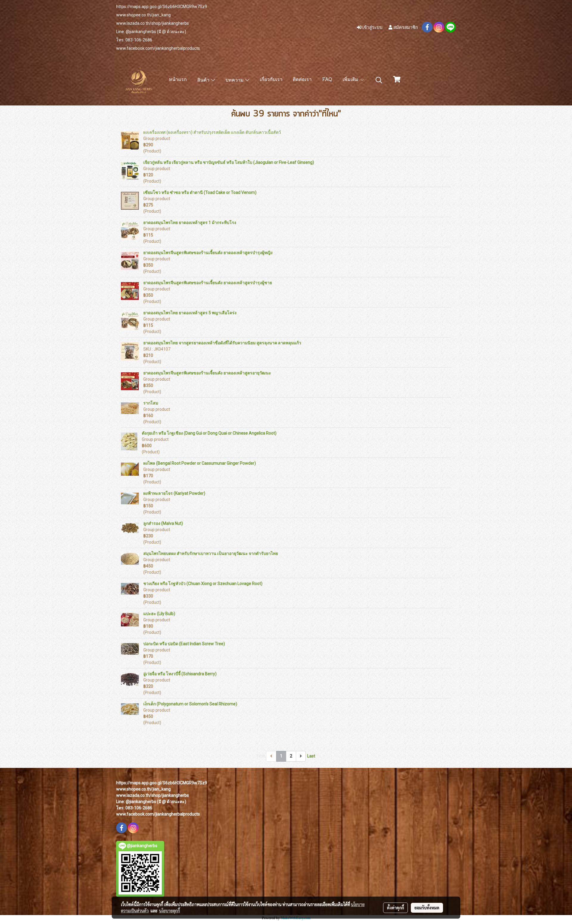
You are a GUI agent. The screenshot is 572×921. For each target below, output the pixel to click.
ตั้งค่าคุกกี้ (395, 907)
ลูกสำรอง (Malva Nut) (163, 523)
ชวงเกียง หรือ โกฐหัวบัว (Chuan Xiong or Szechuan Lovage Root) (202, 583)
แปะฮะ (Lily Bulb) (159, 613)
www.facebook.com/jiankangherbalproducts (158, 48)
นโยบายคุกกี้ (169, 910)
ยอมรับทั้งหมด (426, 907)
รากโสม (150, 403)
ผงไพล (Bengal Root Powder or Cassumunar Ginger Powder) (199, 463)
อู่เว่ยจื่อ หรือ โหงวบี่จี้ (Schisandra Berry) (180, 673)
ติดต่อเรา (302, 79)
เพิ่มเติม (351, 79)
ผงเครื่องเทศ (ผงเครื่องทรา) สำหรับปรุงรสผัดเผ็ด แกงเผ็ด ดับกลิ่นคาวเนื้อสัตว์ (212, 132)
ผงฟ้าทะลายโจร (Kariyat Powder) (174, 493)
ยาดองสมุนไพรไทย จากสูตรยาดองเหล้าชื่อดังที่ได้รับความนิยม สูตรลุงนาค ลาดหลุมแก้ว (222, 342)
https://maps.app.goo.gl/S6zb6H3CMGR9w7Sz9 (161, 6)
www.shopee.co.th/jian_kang (143, 15)
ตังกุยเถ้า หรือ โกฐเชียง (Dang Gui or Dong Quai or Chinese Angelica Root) (209, 433)
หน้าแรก (178, 79)
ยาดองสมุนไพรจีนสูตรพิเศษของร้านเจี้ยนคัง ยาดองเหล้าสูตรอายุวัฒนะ (207, 373)
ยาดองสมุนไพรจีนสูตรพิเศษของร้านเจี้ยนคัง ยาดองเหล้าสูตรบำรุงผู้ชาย (207, 282)
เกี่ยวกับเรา (271, 79)
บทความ (235, 80)
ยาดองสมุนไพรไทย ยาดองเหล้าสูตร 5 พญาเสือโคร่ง (190, 312)
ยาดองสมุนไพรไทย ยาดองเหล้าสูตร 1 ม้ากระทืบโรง (189, 222)
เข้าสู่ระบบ (372, 27)
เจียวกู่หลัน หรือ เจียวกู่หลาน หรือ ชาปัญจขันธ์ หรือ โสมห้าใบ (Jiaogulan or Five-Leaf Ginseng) (228, 162)
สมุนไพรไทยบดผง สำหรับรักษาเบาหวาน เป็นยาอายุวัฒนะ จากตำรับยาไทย (210, 553)
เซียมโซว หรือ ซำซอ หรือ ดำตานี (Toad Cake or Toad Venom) (200, 192)
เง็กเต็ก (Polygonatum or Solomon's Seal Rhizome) (190, 703)
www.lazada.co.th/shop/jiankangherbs (152, 23)
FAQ (327, 79)
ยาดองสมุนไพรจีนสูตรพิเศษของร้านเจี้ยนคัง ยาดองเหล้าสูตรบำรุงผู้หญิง (208, 252)
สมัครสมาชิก (405, 27)
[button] (379, 80)
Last (311, 756)
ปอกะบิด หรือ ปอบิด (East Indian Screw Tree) (184, 643)
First (261, 756)
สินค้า (204, 80)
